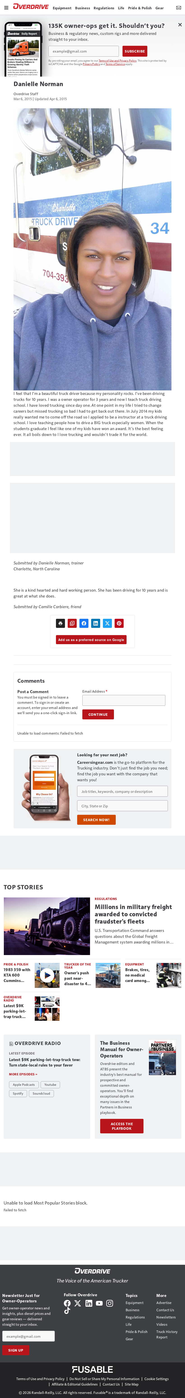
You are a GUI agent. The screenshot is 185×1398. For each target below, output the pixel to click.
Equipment (134, 964)
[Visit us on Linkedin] (89, 1302)
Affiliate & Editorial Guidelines (75, 1384)
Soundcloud (41, 1093)
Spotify (18, 1093)
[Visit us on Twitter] (78, 1302)
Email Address (95, 691)
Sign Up (15, 1350)
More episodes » (23, 1074)
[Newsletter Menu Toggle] (178, 7)
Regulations (106, 899)
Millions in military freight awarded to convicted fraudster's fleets (133, 914)
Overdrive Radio (13, 998)
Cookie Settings (156, 1378)
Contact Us (111, 1384)
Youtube (50, 1084)
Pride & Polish (16, 964)
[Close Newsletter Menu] (180, 24)
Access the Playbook (122, 1126)
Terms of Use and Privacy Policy (117, 60)
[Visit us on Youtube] (99, 1302)
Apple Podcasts (24, 1084)
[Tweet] (107, 623)
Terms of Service (115, 64)
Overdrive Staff (26, 93)
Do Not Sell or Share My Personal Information (104, 1378)
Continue (98, 714)
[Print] (60, 623)
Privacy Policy (91, 64)
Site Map (132, 1384)
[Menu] (6, 7)
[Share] (83, 623)
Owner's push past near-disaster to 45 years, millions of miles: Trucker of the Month (77, 978)
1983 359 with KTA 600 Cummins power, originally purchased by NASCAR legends (17, 975)
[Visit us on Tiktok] (67, 1310)
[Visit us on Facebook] (67, 1302)
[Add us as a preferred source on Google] (72, 623)
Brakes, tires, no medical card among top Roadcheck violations (138, 975)
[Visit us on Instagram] (109, 1302)
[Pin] (119, 623)
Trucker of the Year (77, 965)
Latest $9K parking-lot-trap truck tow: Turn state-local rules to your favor (15, 1011)
